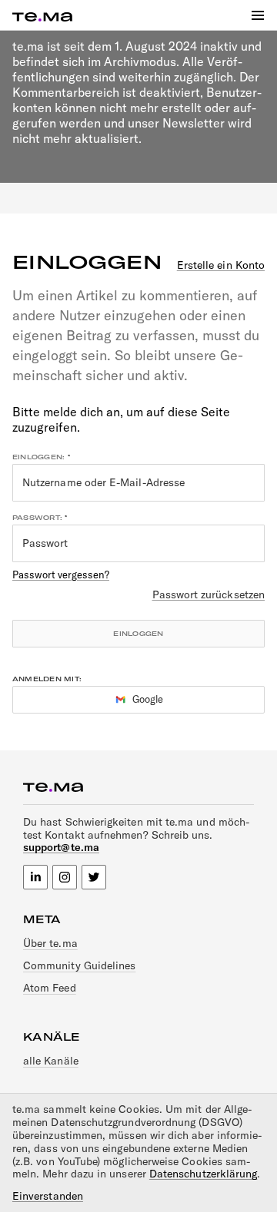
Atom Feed (49, 988)
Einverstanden (47, 1196)
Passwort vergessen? (60, 574)
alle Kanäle (50, 1061)
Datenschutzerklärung (203, 1174)
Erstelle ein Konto (221, 265)
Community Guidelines (79, 965)
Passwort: (37, 518)
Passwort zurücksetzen (208, 594)
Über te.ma (50, 943)
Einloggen (138, 633)
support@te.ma (61, 847)
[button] (258, 15)
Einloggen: (38, 457)
